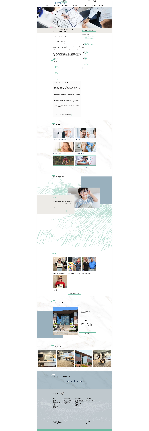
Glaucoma (56, 73)
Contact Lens (57, 67)
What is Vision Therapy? (89, 400)
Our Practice (54, 400)
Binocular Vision (65, 5)
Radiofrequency (57, 75)
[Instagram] (87, 423)
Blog (53, 401)
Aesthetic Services (92, 5)
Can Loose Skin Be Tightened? (89, 44)
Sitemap (54, 405)
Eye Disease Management (67, 400)
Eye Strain (56, 72)
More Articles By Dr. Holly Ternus (63, 114)
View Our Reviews (63, 385)
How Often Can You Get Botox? (89, 38)
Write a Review (85, 385)
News (57, 58)
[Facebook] (86, 423)
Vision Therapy (74, 5)
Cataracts (56, 66)
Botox (55, 65)
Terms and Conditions (56, 406)
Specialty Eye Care (55, 5)
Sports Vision (77, 405)
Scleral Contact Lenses (67, 401)
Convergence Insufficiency (79, 400)
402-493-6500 (93, 3)
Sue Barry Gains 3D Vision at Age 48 (75, 117)
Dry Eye (56, 68)
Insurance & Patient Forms (56, 402)
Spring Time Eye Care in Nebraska (58, 117)
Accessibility (54, 404)
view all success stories (74, 293)
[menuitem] (47, 5)
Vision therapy (55, 197)
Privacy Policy (55, 407)
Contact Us (101, 5)
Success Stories (55, 403)
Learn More (60, 210)
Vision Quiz (87, 401)
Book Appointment (89, 30)
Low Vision (65, 403)
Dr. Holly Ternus (63, 34)
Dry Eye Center (83, 5)
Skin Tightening (57, 78)
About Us (47, 5)
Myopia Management (67, 402)
